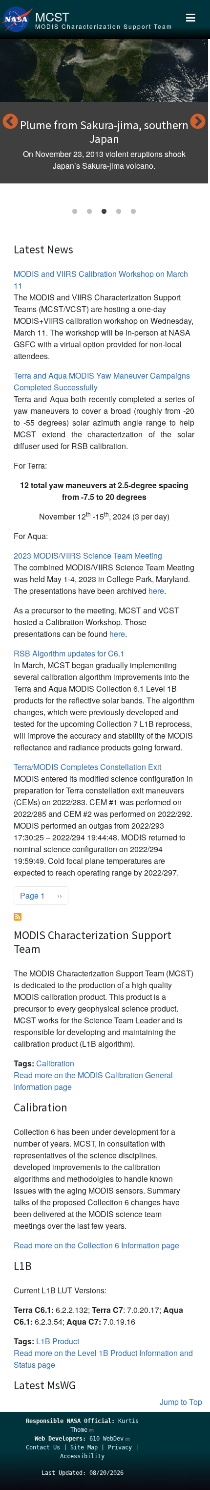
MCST (52, 16)
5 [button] (133, 212)
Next (198, 122)
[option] (104, 111)
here (156, 590)
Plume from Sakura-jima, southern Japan (104, 132)
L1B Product (57, 1341)
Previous (10, 122)
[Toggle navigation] (191, 19)
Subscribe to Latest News (17, 917)
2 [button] (89, 212)
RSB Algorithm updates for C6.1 (69, 653)
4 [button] (119, 212)
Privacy (120, 1447)
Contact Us (43, 1447)
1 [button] (75, 212)
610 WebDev (106, 1438)
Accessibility (82, 1456)
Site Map (84, 1447)
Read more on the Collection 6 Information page (96, 1245)
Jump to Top (181, 1401)
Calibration (55, 1063)
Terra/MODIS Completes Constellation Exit (87, 766)
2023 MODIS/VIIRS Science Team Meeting (88, 555)
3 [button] (104, 212)
